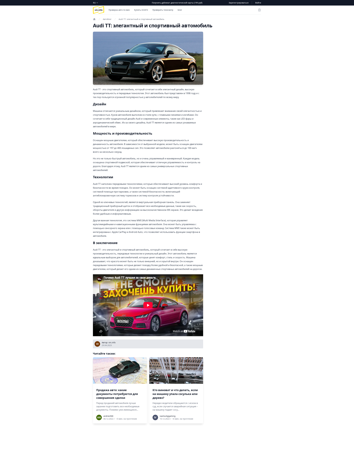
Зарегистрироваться (238, 2)
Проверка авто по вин (119, 10)
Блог (180, 10)
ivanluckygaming (167, 416)
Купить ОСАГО (141, 10)
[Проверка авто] (94, 19)
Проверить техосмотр (162, 10)
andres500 (108, 416)
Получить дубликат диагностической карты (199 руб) (177, 2)
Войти (258, 2)
